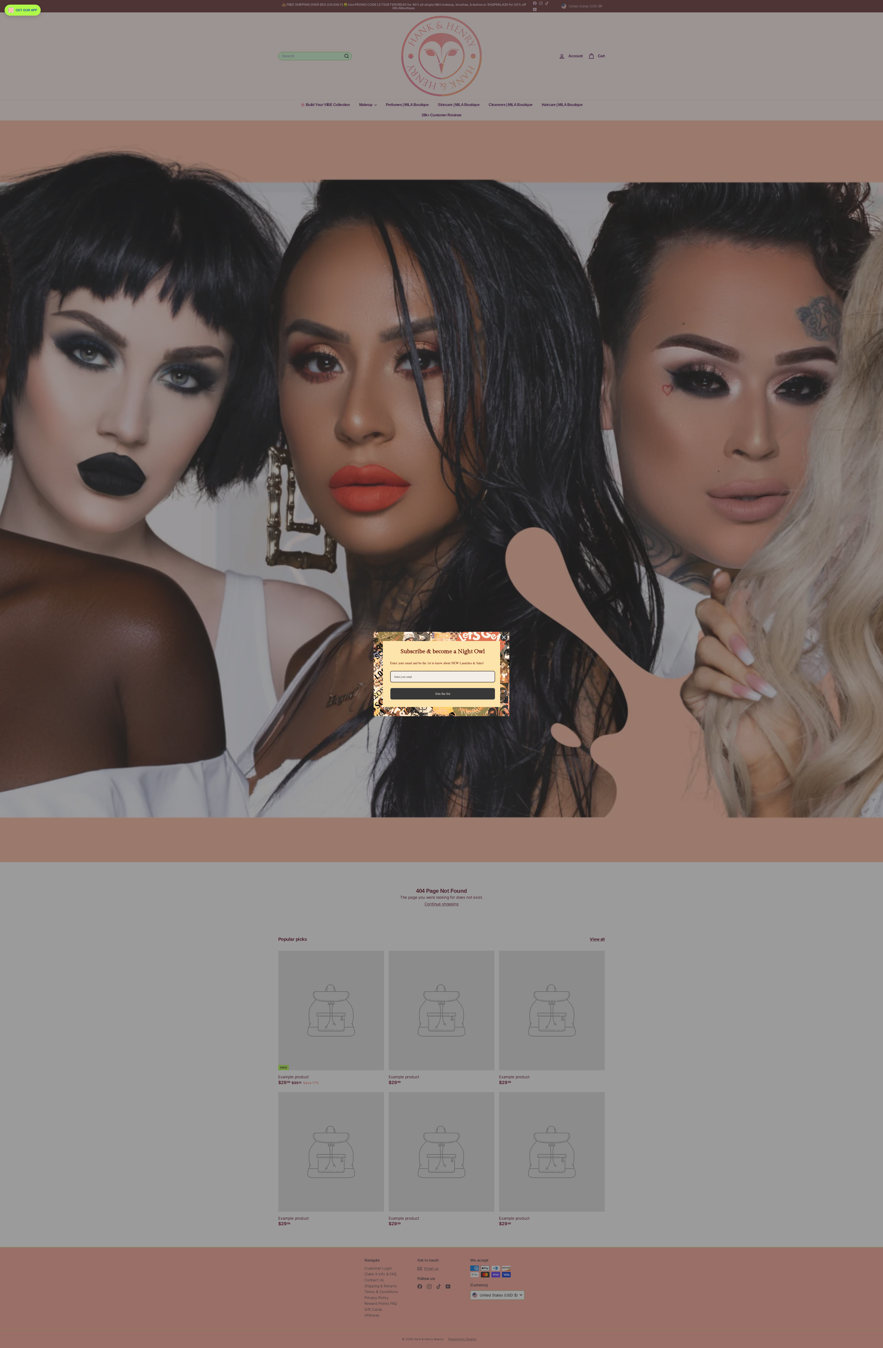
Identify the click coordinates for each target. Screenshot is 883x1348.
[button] (23, 10)
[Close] (503, 637)
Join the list (442, 693)
